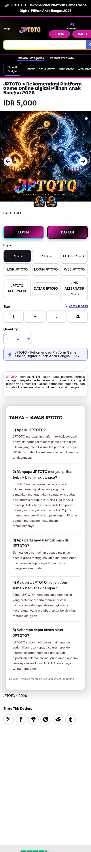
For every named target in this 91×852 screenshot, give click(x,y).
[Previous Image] (8, 161)
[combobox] (45, 44)
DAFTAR (67, 232)
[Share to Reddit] (58, 719)
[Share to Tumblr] (70, 719)
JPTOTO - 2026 (15, 696)
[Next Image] (83, 161)
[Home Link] (29, 30)
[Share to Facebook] (21, 719)
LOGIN (59, 34)
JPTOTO (11, 376)
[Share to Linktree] (33, 719)
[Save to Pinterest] (45, 719)
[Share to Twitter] (8, 719)
